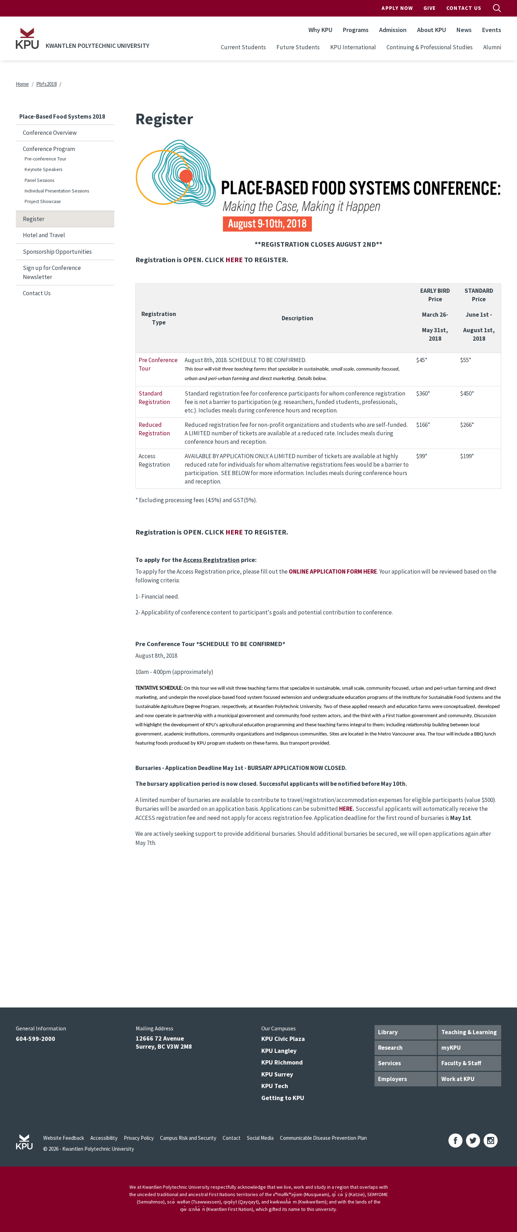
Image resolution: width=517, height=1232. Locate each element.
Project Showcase (43, 201)
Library (388, 1032)
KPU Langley (278, 1051)
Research (390, 1047)
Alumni (492, 47)
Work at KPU (457, 1079)
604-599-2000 (35, 1039)
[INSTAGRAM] (491, 1140)
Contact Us (463, 8)
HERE (234, 259)
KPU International (353, 47)
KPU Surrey (277, 1074)
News (464, 30)
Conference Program (49, 149)
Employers (392, 1079)
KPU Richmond (282, 1062)
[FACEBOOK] (455, 1140)
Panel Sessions (39, 180)
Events (491, 30)
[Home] (27, 38)
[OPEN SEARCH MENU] (497, 8)
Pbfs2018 (46, 84)
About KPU (431, 30)
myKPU (451, 1047)
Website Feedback (63, 1138)
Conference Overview (50, 133)
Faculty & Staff (461, 1063)
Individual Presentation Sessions (57, 191)
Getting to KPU (282, 1098)
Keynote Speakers (43, 169)
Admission (393, 30)
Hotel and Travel (44, 235)
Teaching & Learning (469, 1032)
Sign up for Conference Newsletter (52, 272)
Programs (356, 30)
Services (389, 1063)
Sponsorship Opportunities (57, 251)
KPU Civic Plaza (283, 1039)
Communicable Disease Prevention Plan (323, 1138)
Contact (232, 1138)
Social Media (260, 1138)
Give (429, 8)
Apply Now (397, 8)
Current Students (243, 47)
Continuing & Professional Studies (430, 47)
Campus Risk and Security (188, 1138)
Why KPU (320, 30)
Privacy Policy (139, 1138)
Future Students (298, 47)
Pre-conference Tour (45, 159)
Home (22, 84)
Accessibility (103, 1138)
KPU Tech (274, 1086)
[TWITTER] (473, 1140)
